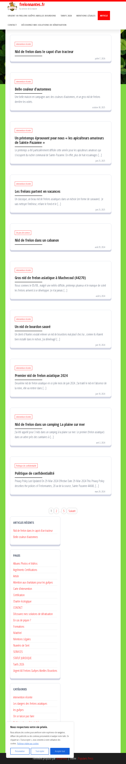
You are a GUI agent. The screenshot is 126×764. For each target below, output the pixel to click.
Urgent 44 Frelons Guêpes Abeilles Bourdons (32, 15)
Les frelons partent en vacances (37, 191)
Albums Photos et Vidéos (25, 563)
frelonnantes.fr (32, 4)
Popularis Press (85, 758)
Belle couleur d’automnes (33, 89)
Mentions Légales (85, 15)
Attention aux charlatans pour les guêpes (33, 582)
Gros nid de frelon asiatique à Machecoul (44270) (50, 277)
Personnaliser (20, 751)
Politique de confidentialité (26, 465)
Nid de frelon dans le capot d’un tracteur (44, 51)
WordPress (61, 758)
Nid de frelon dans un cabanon (37, 240)
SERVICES (18, 652)
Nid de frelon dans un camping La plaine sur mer (50, 424)
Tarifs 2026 (66, 15)
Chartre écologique (22, 601)
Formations (18, 626)
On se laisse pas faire (23, 716)
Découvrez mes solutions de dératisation (44, 24)
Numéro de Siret (21, 645)
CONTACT (17, 608)
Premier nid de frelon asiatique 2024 (41, 375)
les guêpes (18, 710)
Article (104, 15)
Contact (12, 24)
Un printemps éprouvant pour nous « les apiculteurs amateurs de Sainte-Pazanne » (59, 140)
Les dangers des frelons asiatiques (30, 703)
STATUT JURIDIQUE (22, 658)
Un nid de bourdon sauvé (32, 326)
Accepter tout (60, 751)
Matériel (17, 633)
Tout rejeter (40, 751)
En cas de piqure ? (22, 620)
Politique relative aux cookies (28, 743)
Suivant (72, 511)
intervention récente (23, 44)
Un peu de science (23, 232)
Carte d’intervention (22, 589)
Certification (19, 595)
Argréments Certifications (25, 570)
